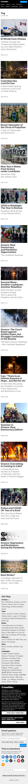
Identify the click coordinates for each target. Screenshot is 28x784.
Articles (5, 600)
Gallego (13, 679)
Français (11, 656)
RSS (9, 599)
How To (16, 604)
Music (9, 616)
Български (5, 663)
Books (3, 4)
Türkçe (10, 668)
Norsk (4, 682)
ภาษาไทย (22, 675)
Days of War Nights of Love (12, 632)
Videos (4, 616)
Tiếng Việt (18, 677)
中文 (11, 663)
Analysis (17, 602)
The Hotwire (10, 642)
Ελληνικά (5, 661)
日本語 (17, 661)
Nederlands (6, 670)
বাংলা (20, 672)
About (21, 6)
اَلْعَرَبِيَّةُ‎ (4, 672)
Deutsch (5, 656)
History (10, 604)
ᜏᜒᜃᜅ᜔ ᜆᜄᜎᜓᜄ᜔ (12, 682)
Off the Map (21, 635)
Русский (12, 658)
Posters (16, 614)
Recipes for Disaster (17, 630)
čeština (12, 665)
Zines (4, 614)
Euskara (18, 665)
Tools (13, 4)
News (22, 604)
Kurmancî (20, 679)
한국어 (9, 672)
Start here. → (21, 722)
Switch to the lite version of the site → (14, 775)
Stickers (23, 614)
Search (7, 6)
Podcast (5, 637)
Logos (15, 616)
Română (15, 672)
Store (2, 6)
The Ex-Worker (7, 639)
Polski (18, 658)
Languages (14, 6)
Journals (9, 614)
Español (10, 654)
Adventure (9, 602)
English (4, 654)
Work (16, 628)
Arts (3, 602)
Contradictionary (8, 628)
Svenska (5, 675)
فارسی (16, 668)
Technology (6, 607)
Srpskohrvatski (16, 670)
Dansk (11, 675)
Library (8, 4)
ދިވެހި (8, 679)
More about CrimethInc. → (16, 713)
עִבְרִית (16, 675)
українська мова (8, 677)
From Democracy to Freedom (12, 625)
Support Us (24, 1)
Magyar (4, 668)
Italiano (17, 654)
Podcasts (19, 4)
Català (4, 679)
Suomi (11, 661)
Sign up (23, 745)
